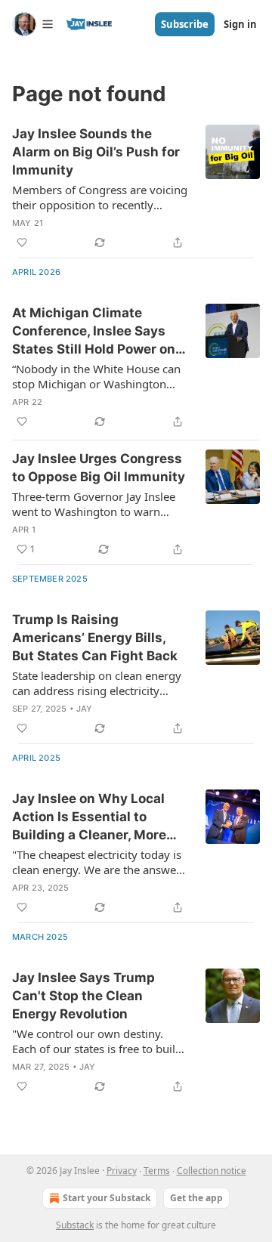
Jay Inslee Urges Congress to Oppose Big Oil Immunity (98, 467)
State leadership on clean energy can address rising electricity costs (96, 683)
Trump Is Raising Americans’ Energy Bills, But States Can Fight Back (95, 637)
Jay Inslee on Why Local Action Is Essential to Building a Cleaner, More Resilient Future (89, 817)
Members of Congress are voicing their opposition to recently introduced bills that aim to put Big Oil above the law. (99, 197)
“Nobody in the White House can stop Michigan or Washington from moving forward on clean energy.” (96, 376)
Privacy (122, 1170)
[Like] (22, 242)
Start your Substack (106, 1197)
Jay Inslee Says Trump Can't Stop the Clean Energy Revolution (83, 995)
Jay (84, 708)
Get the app (196, 1197)
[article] (136, 188)
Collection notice (211, 1170)
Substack (75, 1225)
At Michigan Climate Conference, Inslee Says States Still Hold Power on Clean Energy (93, 331)
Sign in (240, 24)
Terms (157, 1170)
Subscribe (185, 24)
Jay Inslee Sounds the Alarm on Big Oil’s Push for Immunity (96, 152)
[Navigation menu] (33, 24)
